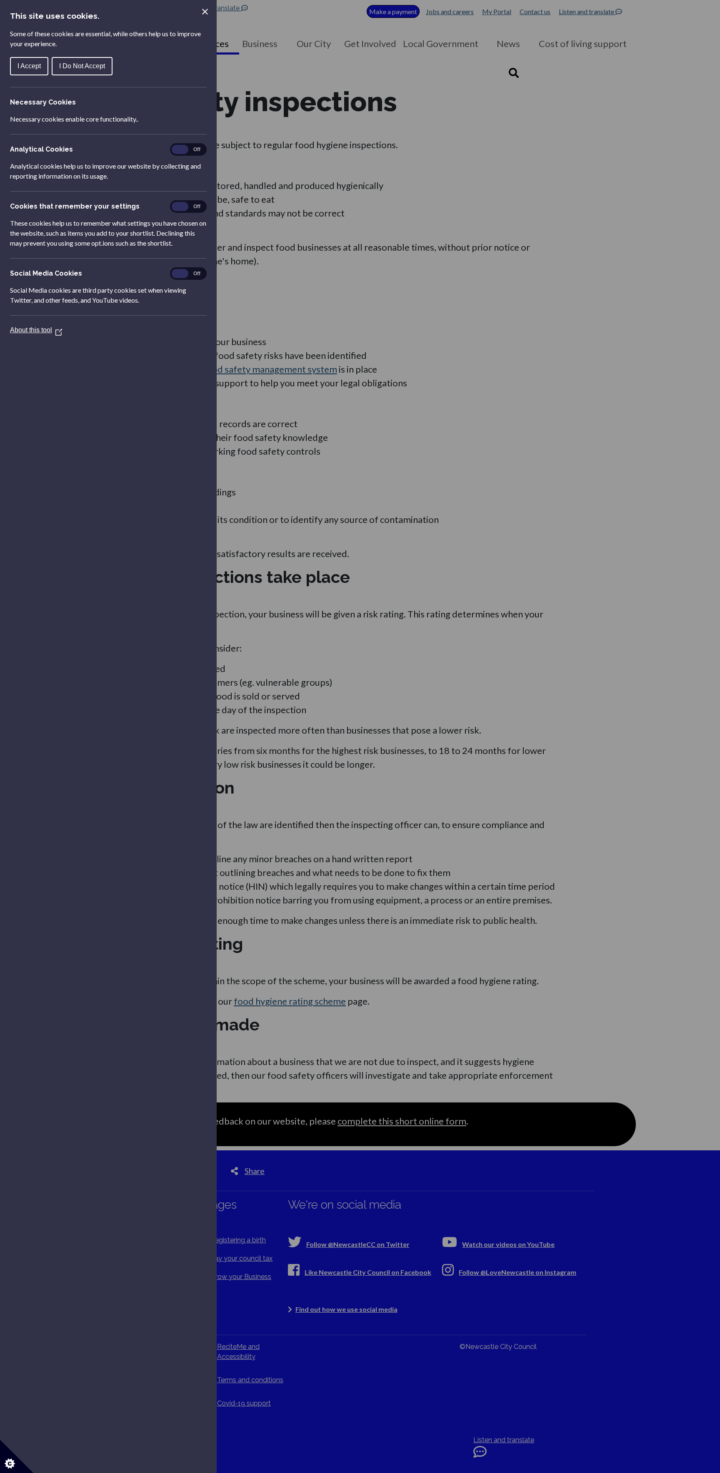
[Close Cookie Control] (205, 12)
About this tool (36, 329)
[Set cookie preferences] (16, 1456)
